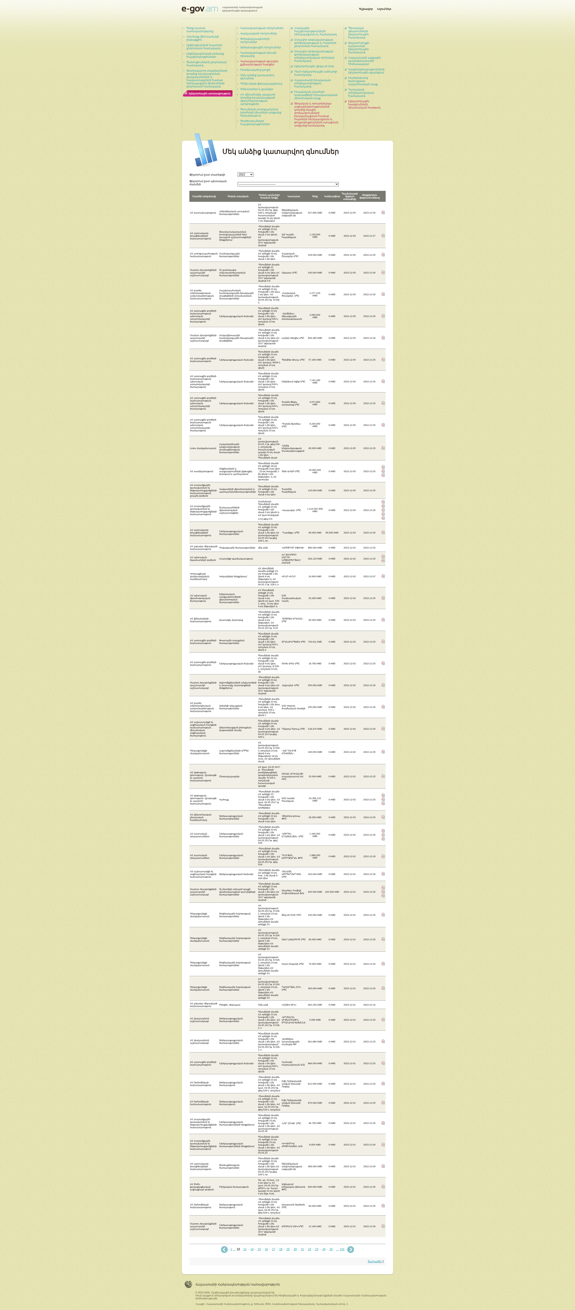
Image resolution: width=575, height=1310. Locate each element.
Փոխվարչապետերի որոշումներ (255, 40)
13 (244, 1249)
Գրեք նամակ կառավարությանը (200, 29)
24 (323, 1249)
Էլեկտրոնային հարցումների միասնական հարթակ (364, 104)
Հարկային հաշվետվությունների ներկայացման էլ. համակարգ (315, 31)
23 (316, 1249)
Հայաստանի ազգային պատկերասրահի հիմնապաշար (364, 61)
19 (288, 1249)
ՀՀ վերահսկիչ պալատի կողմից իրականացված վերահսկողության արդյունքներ (257, 99)
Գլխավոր (366, 8)
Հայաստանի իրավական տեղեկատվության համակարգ (312, 83)
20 (295, 1249)
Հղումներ (384, 8)
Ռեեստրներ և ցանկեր (256, 89)
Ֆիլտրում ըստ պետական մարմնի (208, 183)
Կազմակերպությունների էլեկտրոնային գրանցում (366, 71)
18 (280, 1249)
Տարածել (375, 1261)
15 (259, 1249)
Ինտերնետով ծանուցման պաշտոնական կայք (363, 81)
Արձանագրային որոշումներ (260, 47)
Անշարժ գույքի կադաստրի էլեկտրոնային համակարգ (358, 47)
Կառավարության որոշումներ (261, 28)
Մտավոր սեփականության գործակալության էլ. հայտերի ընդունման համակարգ (315, 43)
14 (252, 1249)
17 (273, 1249)
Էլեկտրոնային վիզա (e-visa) (314, 66)
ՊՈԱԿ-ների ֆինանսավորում (261, 83)
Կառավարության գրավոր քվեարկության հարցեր (259, 63)
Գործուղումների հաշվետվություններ (255, 122)
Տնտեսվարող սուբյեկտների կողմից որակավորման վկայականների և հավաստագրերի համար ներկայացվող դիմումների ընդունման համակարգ (207, 78)
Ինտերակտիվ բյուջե (255, 69)
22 (309, 1249)
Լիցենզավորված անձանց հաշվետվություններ (205, 55)
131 (342, 1249)
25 (331, 1249)
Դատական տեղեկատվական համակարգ (361, 92)
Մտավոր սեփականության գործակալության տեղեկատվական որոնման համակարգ (314, 56)
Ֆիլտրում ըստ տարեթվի (207, 174)
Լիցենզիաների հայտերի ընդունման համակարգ (204, 47)
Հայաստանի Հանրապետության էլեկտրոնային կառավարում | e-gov (222, 10)
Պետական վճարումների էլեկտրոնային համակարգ (358, 32)
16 (266, 1249)
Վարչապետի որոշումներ (258, 33)
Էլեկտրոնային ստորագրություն (209, 93)
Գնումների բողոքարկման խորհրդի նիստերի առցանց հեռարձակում (260, 112)
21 (302, 1249)
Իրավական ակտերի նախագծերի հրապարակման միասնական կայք (316, 95)
